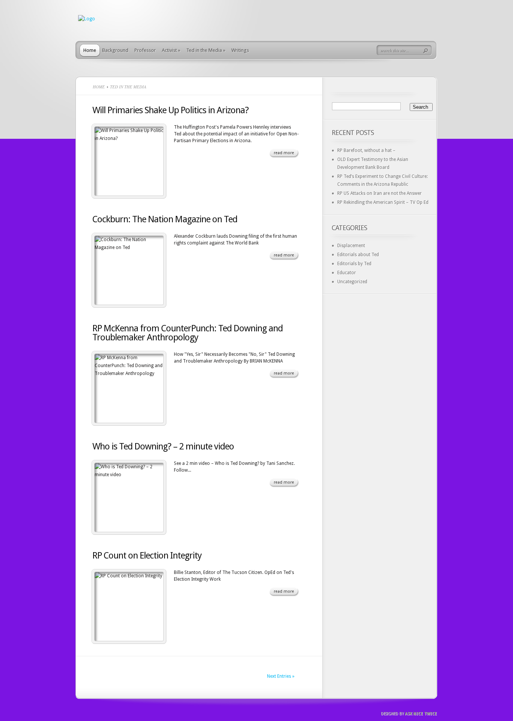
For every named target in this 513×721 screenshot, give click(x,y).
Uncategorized (352, 281)
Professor (145, 50)
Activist (171, 50)
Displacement (351, 245)
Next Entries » (280, 676)
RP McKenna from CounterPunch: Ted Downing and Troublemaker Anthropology (187, 333)
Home (89, 50)
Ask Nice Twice (421, 714)
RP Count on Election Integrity (147, 555)
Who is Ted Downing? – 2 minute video (163, 446)
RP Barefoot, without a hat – (366, 150)
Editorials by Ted (354, 263)
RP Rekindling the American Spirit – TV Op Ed (383, 202)
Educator (346, 272)
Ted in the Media (205, 50)
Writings (240, 50)
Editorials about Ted (358, 254)
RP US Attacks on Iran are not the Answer (379, 193)
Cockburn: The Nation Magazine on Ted (164, 219)
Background (115, 50)
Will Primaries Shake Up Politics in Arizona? (170, 110)
